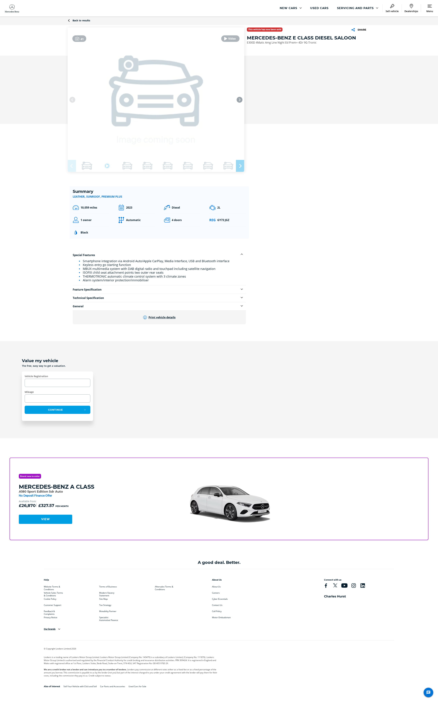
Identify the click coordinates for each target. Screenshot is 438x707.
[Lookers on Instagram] (353, 585)
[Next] (239, 100)
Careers (216, 593)
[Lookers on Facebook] (326, 585)
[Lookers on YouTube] (344, 585)
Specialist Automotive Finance (108, 618)
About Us (216, 586)
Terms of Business (108, 586)
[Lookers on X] (335, 585)
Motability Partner (107, 611)
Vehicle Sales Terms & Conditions (53, 594)
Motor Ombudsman (221, 617)
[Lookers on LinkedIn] (362, 585)
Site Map (103, 599)
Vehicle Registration (36, 376)
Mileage (29, 392)
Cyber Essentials (220, 599)
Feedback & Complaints (49, 612)
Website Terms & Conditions (52, 587)
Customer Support (52, 605)
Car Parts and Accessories (112, 686)
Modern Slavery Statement (106, 594)
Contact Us (217, 605)
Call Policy (217, 611)
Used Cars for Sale (137, 686)
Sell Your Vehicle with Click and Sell (80, 686)
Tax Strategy (105, 605)
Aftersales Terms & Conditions (164, 587)
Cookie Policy (50, 599)
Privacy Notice (50, 617)
